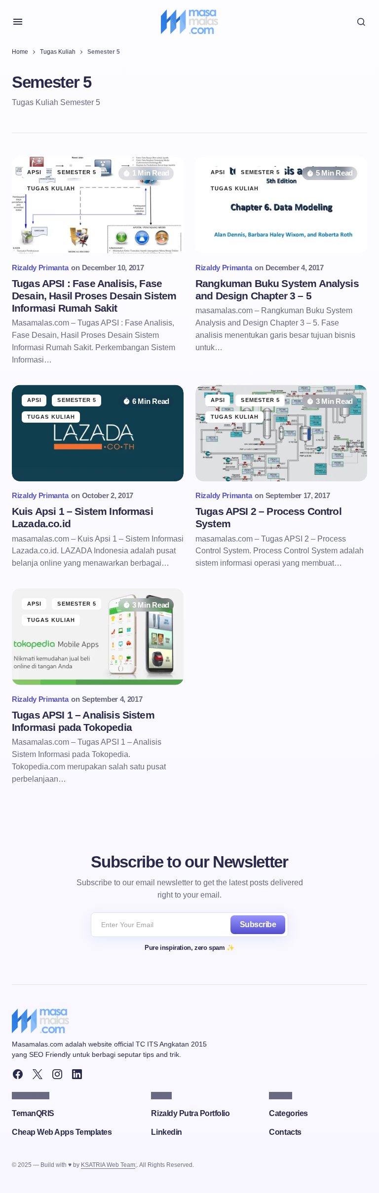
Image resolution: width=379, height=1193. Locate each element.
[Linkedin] (77, 1074)
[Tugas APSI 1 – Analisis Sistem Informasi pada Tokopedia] (98, 636)
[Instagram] (57, 1074)
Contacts (285, 1132)
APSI (34, 172)
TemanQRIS (33, 1113)
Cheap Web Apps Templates (62, 1132)
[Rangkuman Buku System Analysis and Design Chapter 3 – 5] (281, 205)
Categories (288, 1113)
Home (20, 51)
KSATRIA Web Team (108, 1164)
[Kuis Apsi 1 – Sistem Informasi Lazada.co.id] (98, 433)
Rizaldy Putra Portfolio (190, 1113)
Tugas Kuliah (58, 51)
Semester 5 (76, 172)
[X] (37, 1074)
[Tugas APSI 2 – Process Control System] (281, 433)
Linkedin (166, 1132)
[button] (18, 22)
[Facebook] (18, 1074)
